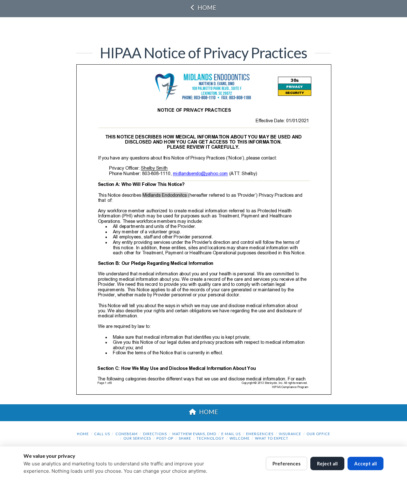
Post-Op (164, 438)
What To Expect (271, 438)
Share (185, 438)
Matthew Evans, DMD (194, 434)
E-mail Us (231, 434)
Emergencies (259, 434)
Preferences (286, 463)
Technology (210, 438)
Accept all (365, 463)
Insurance (290, 434)
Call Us (102, 434)
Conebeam (126, 434)
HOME (206, 7)
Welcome (240, 438)
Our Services (137, 438)
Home (83, 434)
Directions (155, 434)
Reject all (327, 463)
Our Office (318, 434)
